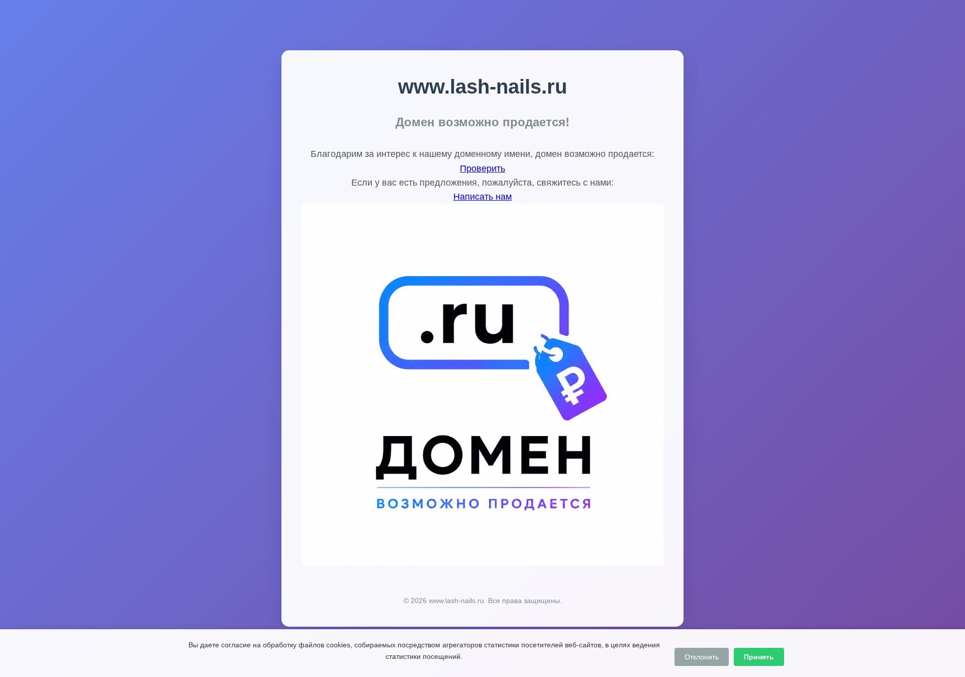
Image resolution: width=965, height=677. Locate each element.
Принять (759, 657)
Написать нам (482, 197)
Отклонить (702, 657)
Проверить (482, 168)
